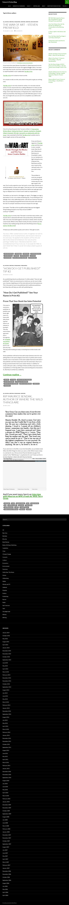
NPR (28, 503)
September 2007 (7, 844)
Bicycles (5, 539)
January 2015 (6, 647)
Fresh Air (22, 509)
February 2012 (6, 732)
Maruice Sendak (21, 503)
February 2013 (6, 705)
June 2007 (5, 853)
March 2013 (6, 702)
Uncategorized (6, 611)
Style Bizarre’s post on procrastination (25, 62)
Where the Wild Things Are (11, 509)
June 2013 (5, 696)
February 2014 (6, 675)
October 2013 (6, 684)
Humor (4, 575)
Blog (9, 6)
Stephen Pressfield (35, 253)
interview (7, 503)
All (4, 21)
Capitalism (5, 548)
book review (7, 257)
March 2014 (6, 672)
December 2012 (7, 711)
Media (4, 581)
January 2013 (6, 708)
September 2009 (7, 813)
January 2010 (6, 801)
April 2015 (5, 644)
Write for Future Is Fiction (54, 6)
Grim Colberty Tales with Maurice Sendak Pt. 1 (14, 459)
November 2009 (7, 807)
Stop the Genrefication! (59, 55)
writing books (24, 255)
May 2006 (5, 889)
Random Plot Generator (19, 6)
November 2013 (7, 681)
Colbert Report (24, 507)
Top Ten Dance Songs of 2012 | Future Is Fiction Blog (56, 64)
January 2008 (6, 832)
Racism (4, 599)
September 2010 (7, 777)
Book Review (34, 21)
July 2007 (5, 850)
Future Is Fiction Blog (10, 2)
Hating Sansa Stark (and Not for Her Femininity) (57, 41)
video (16, 507)
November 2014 (7, 653)
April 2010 (5, 792)
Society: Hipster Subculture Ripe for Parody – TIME (57, 75)
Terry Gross (29, 505)
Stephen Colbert (12, 505)
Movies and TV (6, 584)
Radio (4, 602)
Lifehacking (5, 578)
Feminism (5, 569)
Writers (23, 21)
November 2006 (7, 874)
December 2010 (7, 771)
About (43, 6)
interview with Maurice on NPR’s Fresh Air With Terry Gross (23, 496)
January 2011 (6, 768)
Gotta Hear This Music (8, 572)
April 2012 (5, 726)
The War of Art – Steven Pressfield (20, 26)
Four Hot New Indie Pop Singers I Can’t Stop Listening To (57, 36)
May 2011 (5, 756)
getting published (9, 381)
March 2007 (6, 862)
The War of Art (28, 71)
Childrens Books (8, 507)
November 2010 (7, 774)
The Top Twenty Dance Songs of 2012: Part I (57, 67)
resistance (26, 253)
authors (33, 255)
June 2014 (5, 663)
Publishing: (18, 253)
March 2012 (6, 729)
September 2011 (7, 747)
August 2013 (6, 690)
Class (4, 551)
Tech (4, 608)
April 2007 (5, 859)
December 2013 (7, 678)
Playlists (5, 590)
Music (28, 6)
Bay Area (5, 533)
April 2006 (5, 892)
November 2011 (7, 741)
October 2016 (6, 635)
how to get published (25, 383)
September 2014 (7, 660)
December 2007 (7, 835)
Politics (65, 6)
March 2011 (6, 762)
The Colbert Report (8, 458)
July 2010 (5, 783)
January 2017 (6, 632)
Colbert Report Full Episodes (9, 489)
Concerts (5, 557)
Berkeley (5, 536)
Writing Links (36, 6)
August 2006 (6, 883)
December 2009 (7, 804)
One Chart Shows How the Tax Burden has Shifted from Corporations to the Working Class (56, 26)
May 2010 (5, 789)
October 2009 (6, 810)
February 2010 (6, 798)
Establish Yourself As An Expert (6, 341)
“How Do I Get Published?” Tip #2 (22, 270)
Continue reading (12, 374)
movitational (32, 257)
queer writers (34, 503)
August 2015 (6, 641)
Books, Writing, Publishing (12, 21)
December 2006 (7, 871)
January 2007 (6, 868)
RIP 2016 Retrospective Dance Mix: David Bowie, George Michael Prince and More (56, 19)
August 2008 (6, 817)
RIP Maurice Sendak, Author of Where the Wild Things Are (23, 399)
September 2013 (7, 687)
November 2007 (7, 838)
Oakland (5, 587)
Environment (6, 566)
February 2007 (6, 865)
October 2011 (6, 744)
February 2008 (6, 829)
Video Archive (34, 489)
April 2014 (5, 669)
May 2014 (5, 666)
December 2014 (7, 650)
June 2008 (5, 823)
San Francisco (6, 605)
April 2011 (5, 759)
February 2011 (6, 765)
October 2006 (6, 877)
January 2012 (6, 735)
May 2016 (5, 638)
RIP (5, 505)
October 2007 (6, 841)
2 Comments (19, 31)
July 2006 (5, 886)
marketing (36, 383)
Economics (5, 563)
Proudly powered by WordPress (10, 903)
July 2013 (5, 693)
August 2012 (6, 717)
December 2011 (7, 738)
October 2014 (6, 656)
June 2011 (5, 753)
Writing (28, 21)
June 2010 (5, 786)
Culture (5, 560)
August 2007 (6, 847)
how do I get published (21, 381)
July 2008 (5, 820)
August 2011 (6, 750)
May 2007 (5, 856)
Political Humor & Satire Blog (23, 489)
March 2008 (6, 826)
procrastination (8, 253)
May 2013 (5, 699)
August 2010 (6, 780)
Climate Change (7, 554)
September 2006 (7, 880)
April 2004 (5, 895)
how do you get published (11, 383)
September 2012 (7, 714)
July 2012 (5, 720)
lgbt (13, 503)
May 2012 (5, 723)
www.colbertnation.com (40, 461)
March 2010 (6, 795)
